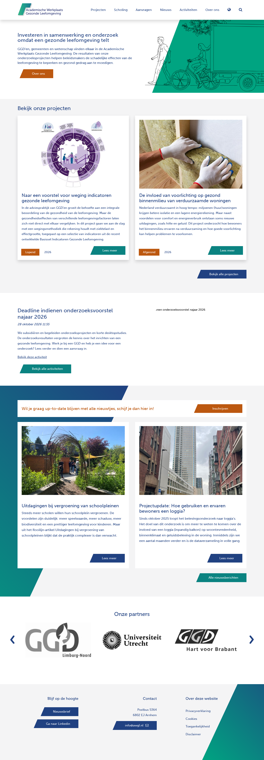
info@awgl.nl (134, 725)
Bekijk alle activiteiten (47, 369)
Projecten (98, 10)
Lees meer (110, 250)
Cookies (191, 719)
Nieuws (165, 10)
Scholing (120, 10)
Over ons (38, 73)
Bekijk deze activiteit (32, 357)
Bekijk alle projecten (223, 274)
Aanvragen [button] (144, 10)
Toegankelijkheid (198, 726)
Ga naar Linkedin (58, 724)
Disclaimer (193, 734)
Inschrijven (220, 408)
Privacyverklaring (198, 711)
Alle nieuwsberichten (223, 577)
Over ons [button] (212, 10)
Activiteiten (188, 10)
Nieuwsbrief (61, 711)
